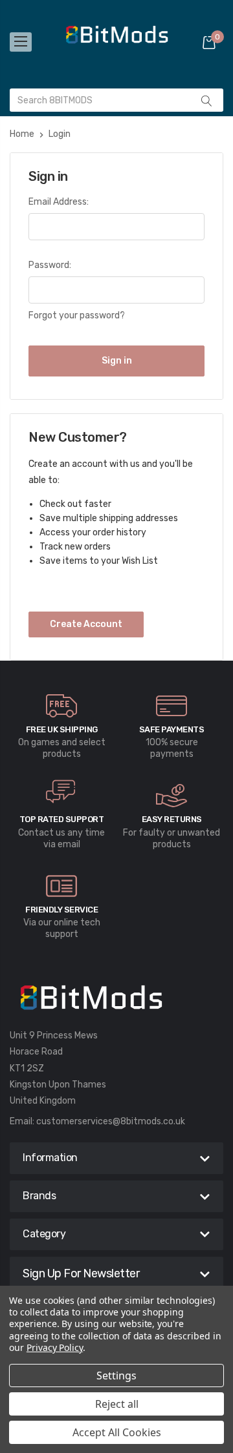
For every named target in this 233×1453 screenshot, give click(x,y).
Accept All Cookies (116, 1432)
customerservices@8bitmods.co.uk (110, 1121)
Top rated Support (61, 819)
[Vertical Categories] (21, 42)
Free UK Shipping (62, 729)
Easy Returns (172, 819)
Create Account (86, 624)
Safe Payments (172, 729)
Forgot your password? (76, 315)
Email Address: (58, 201)
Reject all (117, 1404)
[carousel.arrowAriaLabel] (61, 706)
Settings (116, 1375)
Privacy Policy (55, 1347)
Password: (49, 265)
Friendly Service (61, 909)
